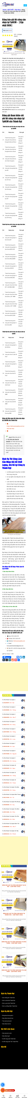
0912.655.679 (10, 1090)
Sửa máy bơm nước (7, 1033)
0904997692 (6, 739)
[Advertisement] (14, 677)
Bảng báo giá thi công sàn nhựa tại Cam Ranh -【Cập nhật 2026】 (14, 970)
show (10, 30)
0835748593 (6, 731)
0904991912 (6, 782)
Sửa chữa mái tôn (6, 1023)
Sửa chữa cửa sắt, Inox (7, 1018)
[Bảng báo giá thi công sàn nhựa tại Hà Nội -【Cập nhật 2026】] (14, 876)
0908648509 (6, 717)
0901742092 (6, 797)
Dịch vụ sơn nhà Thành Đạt (8, 1003)
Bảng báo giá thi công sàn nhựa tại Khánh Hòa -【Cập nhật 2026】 (14, 914)
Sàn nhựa (18, 10)
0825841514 (6, 834)
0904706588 (6, 753)
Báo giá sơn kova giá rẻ (7, 1015)
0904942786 (6, 761)
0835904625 (6, 768)
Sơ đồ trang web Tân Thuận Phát (10, 1041)
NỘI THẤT (11, 10)
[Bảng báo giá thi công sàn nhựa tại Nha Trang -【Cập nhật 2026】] (14, 933)
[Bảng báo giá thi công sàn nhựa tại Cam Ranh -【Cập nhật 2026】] (14, 961)
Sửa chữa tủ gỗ (6, 1036)
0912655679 (6, 702)
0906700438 (6, 775)
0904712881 (6, 812)
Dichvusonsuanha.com (19, 641)
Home (4, 10)
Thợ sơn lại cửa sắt (7, 1021)
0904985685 (6, 804)
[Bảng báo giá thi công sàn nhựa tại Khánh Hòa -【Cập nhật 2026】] (14, 905)
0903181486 (6, 746)
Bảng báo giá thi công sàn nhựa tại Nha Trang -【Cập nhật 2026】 (14, 942)
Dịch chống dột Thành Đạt (8, 997)
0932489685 (6, 710)
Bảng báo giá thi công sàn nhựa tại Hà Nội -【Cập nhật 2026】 (14, 885)
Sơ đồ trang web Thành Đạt (9, 1038)
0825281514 (6, 819)
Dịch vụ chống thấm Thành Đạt (9, 1006)
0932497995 (6, 790)
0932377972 (6, 724)
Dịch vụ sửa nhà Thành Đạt (8, 1000)
